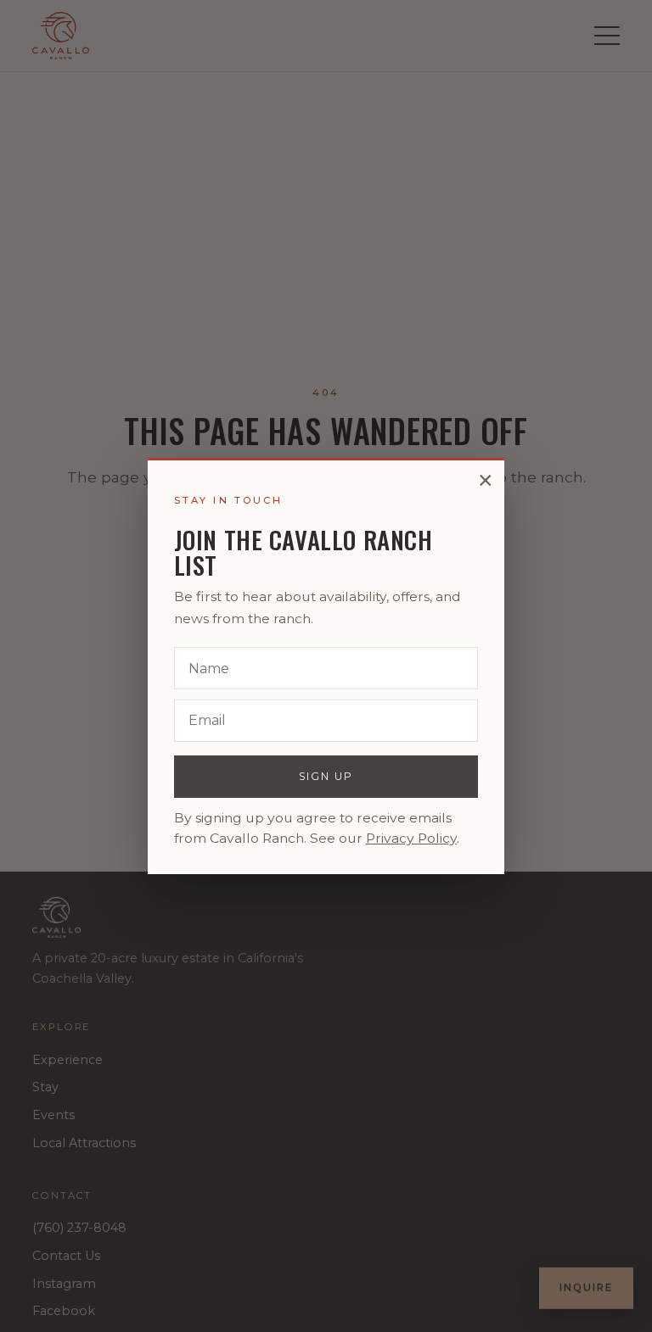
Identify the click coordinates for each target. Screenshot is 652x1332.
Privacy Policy (411, 838)
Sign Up (326, 776)
